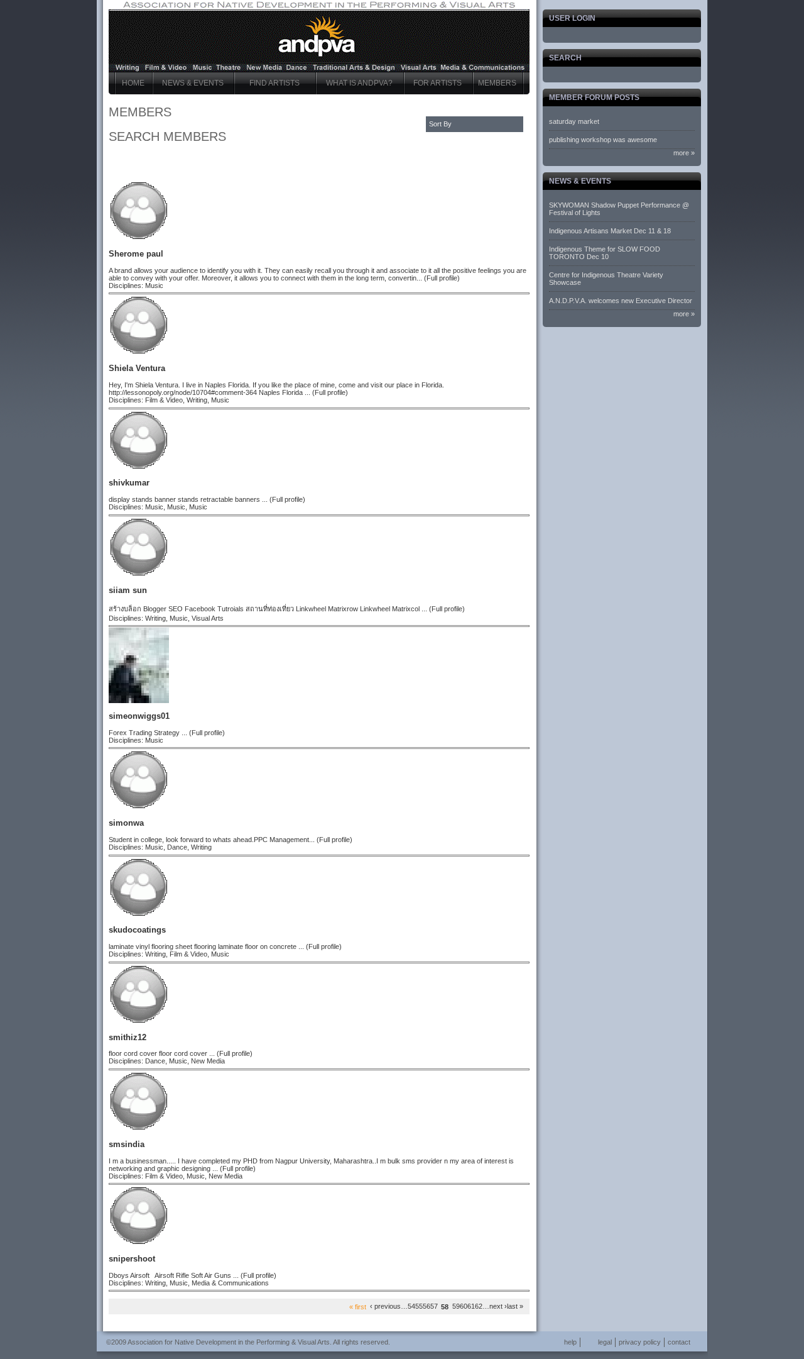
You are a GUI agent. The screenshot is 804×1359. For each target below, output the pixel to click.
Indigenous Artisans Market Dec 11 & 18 (610, 231)
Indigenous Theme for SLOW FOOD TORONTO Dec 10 (604, 252)
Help (570, 1342)
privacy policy (640, 1342)
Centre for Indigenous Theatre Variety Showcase (606, 278)
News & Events (193, 83)
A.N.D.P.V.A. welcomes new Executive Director (620, 300)
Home (133, 83)
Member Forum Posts (594, 97)
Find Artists (274, 83)
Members (497, 83)
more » (684, 153)
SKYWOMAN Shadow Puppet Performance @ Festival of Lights (619, 208)
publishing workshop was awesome (603, 139)
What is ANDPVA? (359, 83)
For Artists (437, 83)
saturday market (574, 121)
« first (357, 1306)
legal (605, 1342)
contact (679, 1342)
